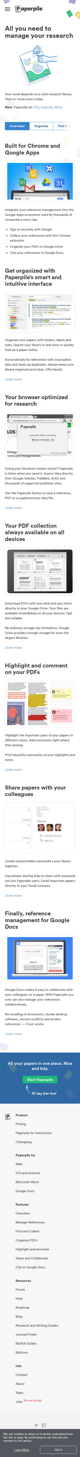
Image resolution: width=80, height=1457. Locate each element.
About (20, 1384)
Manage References (30, 1222)
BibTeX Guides (26, 1343)
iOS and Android (28, 1173)
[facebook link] (44, 1426)
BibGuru (22, 1352)
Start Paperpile (40, 1079)
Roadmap (22, 1307)
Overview (17, 126)
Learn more (13, 379)
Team (19, 1393)
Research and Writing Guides (37, 1325)
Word (58, 107)
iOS (36, 107)
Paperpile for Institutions (34, 1133)
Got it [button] (58, 1449)
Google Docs (25, 1191)
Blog (19, 1316)
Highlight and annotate (32, 1249)
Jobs (19, 1402)
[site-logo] (28, 9)
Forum (20, 1289)
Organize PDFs (27, 1240)
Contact (21, 1375)
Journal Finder (26, 1334)
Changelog (24, 1142)
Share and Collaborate (32, 1258)
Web (19, 1164)
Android (46, 107)
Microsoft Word (27, 1182)
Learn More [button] (21, 1450)
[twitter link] (36, 1426)
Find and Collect (28, 1231)
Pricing (21, 1124)
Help (19, 1298)
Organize (41, 126)
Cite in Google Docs (30, 1267)
